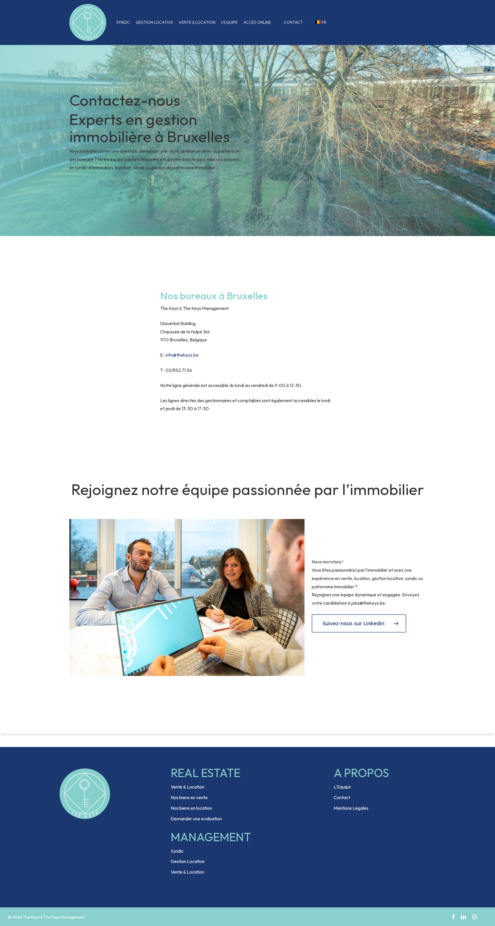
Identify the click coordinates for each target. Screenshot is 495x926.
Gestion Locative (188, 861)
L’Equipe (342, 787)
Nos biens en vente (189, 797)
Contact (342, 797)
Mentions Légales (351, 808)
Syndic (177, 851)
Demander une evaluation (196, 818)
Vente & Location (187, 787)
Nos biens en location (191, 808)
